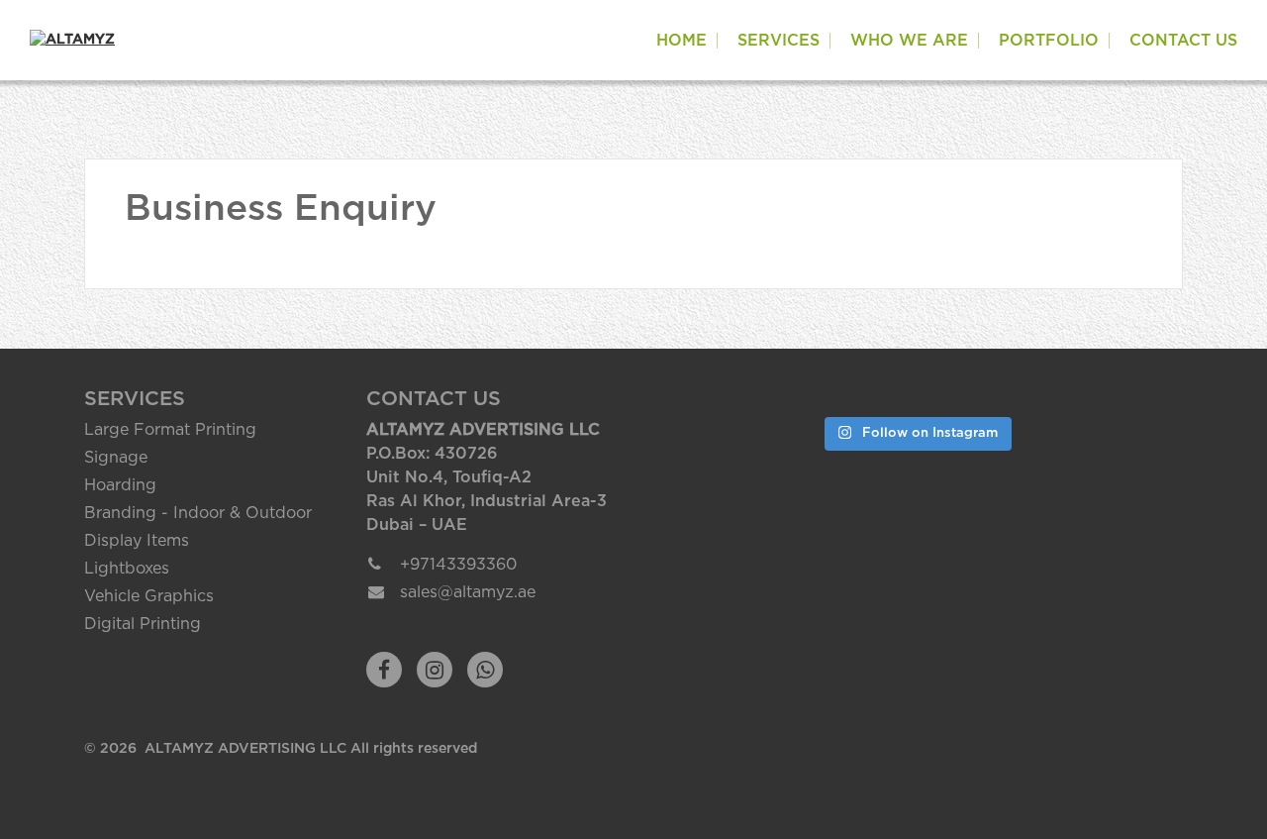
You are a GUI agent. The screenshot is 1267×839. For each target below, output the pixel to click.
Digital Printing (142, 624)
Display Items (136, 541)
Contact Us (1183, 41)
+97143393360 (458, 565)
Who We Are (909, 41)
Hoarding (120, 485)
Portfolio (1049, 41)
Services (778, 41)
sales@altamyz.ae (468, 592)
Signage (115, 458)
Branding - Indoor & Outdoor (198, 513)
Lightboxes (126, 569)
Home (681, 41)
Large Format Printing (170, 430)
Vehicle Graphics (149, 596)
